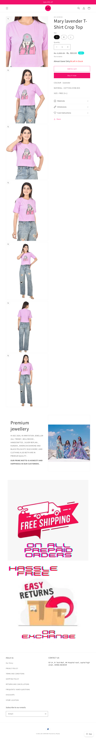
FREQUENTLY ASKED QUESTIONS (18, 689)
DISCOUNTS (10, 695)
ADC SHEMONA (44, 733)
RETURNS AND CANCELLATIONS (17, 684)
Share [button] (59, 119)
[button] (7, 8)
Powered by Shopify (54, 733)
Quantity (57, 42)
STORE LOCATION (12, 700)
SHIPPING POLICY (12, 679)
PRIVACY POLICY (12, 668)
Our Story (9, 663)
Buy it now (72, 75)
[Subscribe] (45, 714)
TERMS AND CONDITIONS (15, 674)
